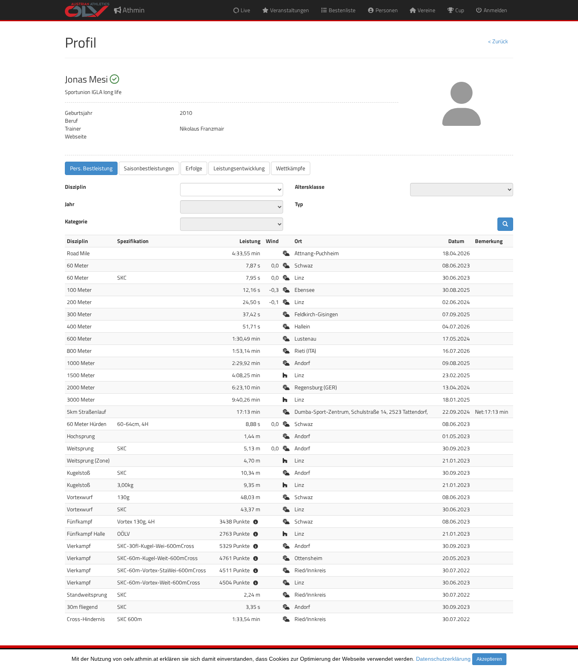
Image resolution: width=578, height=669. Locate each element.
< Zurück (498, 41)
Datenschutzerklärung (443, 659)
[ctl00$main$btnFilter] (505, 224)
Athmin (133, 10)
